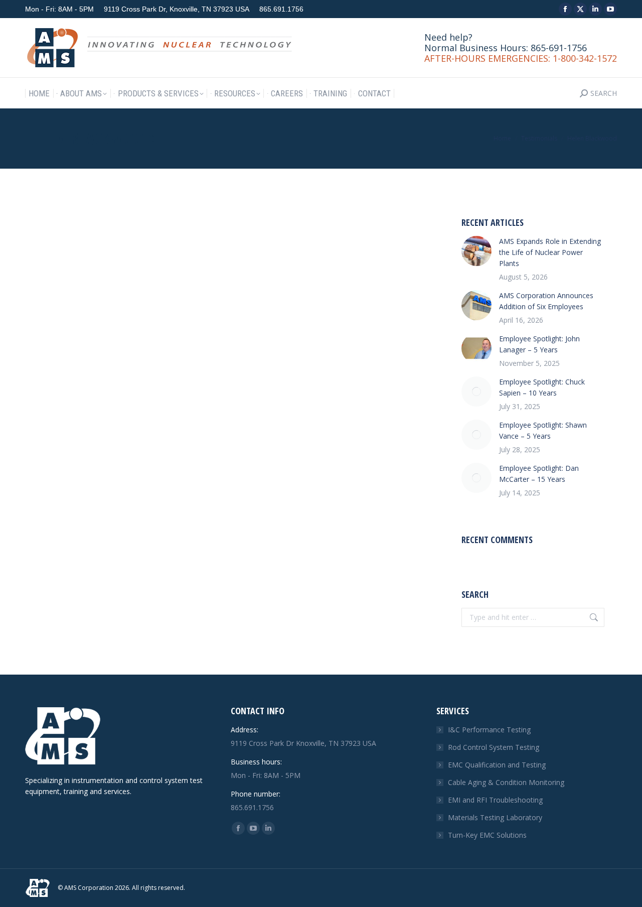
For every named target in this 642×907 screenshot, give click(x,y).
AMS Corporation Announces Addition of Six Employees (546, 301)
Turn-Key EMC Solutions (487, 835)
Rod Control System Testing (493, 747)
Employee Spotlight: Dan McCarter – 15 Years (539, 473)
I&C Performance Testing (489, 729)
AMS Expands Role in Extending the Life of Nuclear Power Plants (550, 252)
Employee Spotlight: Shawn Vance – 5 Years (543, 430)
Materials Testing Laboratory (495, 817)
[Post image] (476, 251)
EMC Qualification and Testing (497, 764)
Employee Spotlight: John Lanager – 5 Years (539, 344)
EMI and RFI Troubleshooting (495, 800)
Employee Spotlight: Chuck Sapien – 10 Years (542, 387)
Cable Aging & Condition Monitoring (506, 782)
